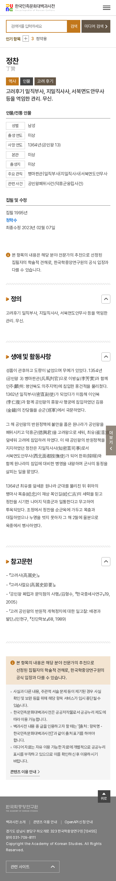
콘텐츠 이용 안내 (23, 771)
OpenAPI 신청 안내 (79, 822)
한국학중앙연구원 (22, 808)
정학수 (11, 220)
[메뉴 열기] (106, 7)
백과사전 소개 (16, 822)
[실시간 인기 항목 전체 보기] (26, 38)
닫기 (105, 299)
